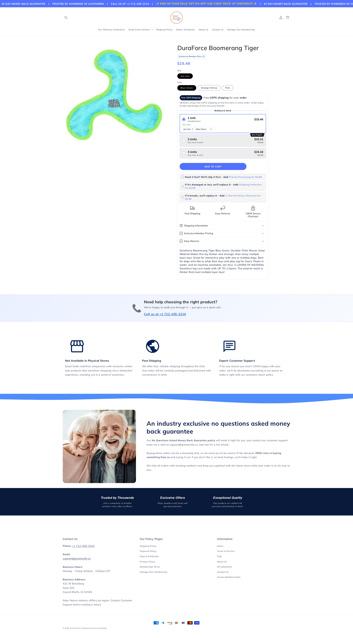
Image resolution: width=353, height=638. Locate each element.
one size (185, 76)
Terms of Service (226, 551)
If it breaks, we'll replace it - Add (223, 197)
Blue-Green (186, 88)
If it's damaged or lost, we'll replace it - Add (223, 186)
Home (220, 546)
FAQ (219, 556)
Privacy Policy (147, 561)
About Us (222, 561)
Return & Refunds (149, 556)
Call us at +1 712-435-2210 (165, 314)
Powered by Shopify (98, 628)
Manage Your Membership (153, 572)
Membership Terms (150, 566)
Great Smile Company (79, 628)
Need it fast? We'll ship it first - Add (223, 177)
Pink (227, 88)
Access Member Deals (229, 577)
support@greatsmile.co (77, 558)
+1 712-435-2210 (83, 545)
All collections (224, 566)
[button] (66, 17)
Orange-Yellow (209, 88)
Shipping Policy (148, 546)
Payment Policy (148, 551)
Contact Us (223, 572)
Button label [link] (176, 390)
